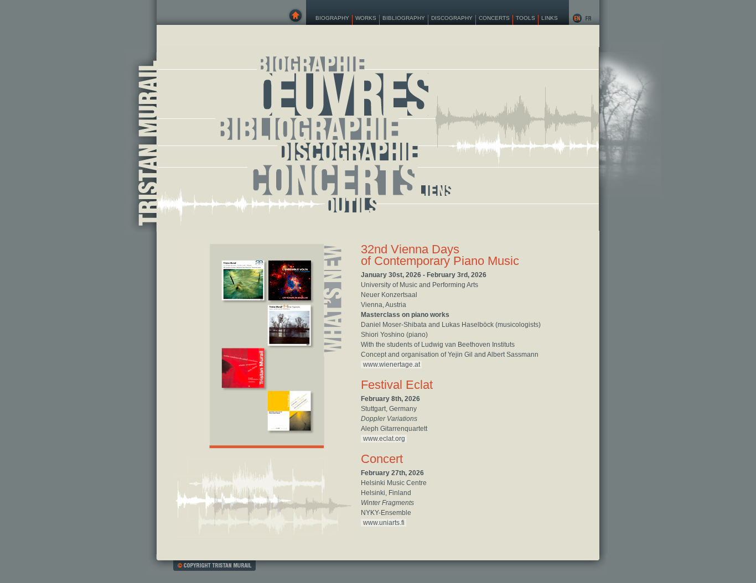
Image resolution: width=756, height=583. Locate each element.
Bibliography (403, 18)
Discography (452, 18)
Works (365, 18)
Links (549, 18)
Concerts (494, 18)
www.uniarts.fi (384, 523)
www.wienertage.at (391, 364)
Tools (525, 18)
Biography (332, 18)
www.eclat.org (384, 439)
